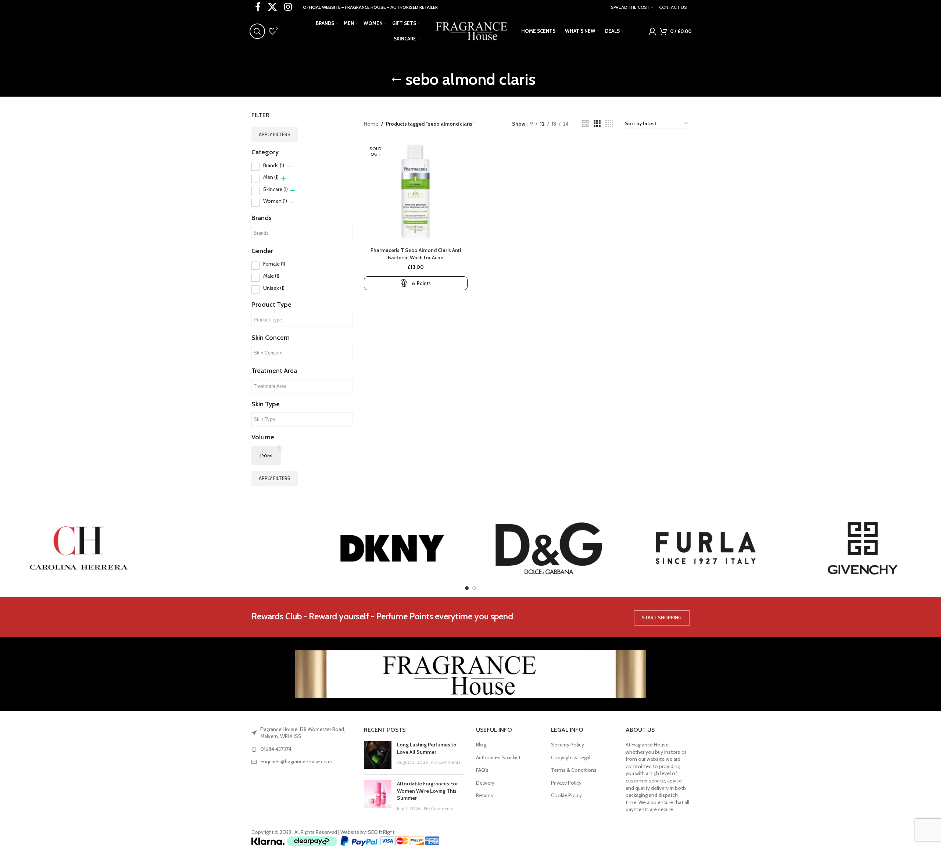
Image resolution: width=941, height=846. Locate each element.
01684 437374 (275, 749)
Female (274, 263)
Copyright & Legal (570, 757)
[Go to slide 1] (467, 588)
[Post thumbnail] (377, 755)
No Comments (445, 762)
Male (271, 276)
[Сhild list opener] (289, 166)
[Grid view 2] (585, 123)
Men (271, 177)
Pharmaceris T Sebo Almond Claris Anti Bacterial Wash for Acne (416, 254)
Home (371, 123)
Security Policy (567, 744)
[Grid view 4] (609, 123)
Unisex (274, 288)
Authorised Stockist (498, 757)
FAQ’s (482, 770)
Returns (484, 795)
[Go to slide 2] (474, 588)
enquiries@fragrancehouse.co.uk (296, 761)
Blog (481, 744)
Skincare (275, 189)
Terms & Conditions (574, 770)
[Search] (257, 31)
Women (275, 201)
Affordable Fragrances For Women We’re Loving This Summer (427, 790)
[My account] (652, 31)
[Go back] (396, 79)
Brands (273, 165)
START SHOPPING (661, 617)
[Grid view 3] (597, 123)
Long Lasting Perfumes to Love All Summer (427, 748)
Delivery (485, 783)
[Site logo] (470, 30)
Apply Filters (274, 134)
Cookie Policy (566, 795)
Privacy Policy (566, 783)
